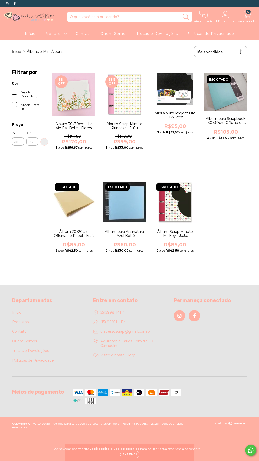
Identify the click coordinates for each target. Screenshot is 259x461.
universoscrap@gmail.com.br (125, 331)
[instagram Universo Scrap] (7, 3)
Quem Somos (114, 33)
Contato (84, 33)
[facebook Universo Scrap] (14, 3)
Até (28, 133)
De (14, 133)
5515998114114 (112, 312)
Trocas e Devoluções (157, 33)
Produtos (54, 33)
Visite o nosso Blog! (117, 355)
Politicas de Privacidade (210, 33)
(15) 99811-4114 (113, 322)
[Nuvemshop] (231, 424)
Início (30, 33)
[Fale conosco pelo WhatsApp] (250, 450)
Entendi (129, 454)
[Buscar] (186, 17)
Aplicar (44, 142)
